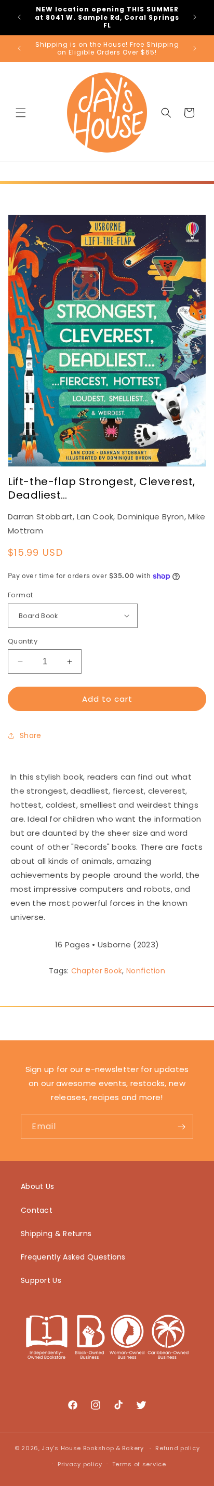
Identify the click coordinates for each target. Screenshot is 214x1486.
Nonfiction (145, 971)
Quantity (22, 641)
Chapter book (97, 971)
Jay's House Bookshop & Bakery (92, 1448)
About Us (37, 1186)
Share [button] (31, 735)
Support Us (41, 1280)
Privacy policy (80, 1464)
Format (20, 595)
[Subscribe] (181, 1127)
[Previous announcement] (19, 17)
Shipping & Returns (56, 1233)
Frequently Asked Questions (73, 1257)
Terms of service (139, 1464)
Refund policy (177, 1448)
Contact (36, 1210)
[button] (20, 112)
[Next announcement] (194, 17)
